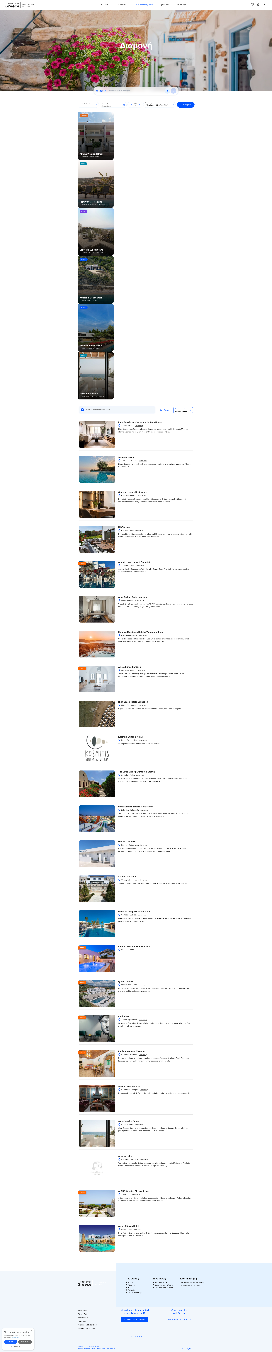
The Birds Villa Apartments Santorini (136, 772)
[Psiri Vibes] (155, 1024)
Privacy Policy (83, 1314)
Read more (15, 1337)
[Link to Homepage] (12, 8)
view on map (139, 425)
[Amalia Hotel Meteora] (97, 1098)
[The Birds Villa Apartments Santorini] (97, 783)
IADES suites (124, 527)
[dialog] (18, 1339)
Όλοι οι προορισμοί (135, 1293)
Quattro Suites (125, 981)
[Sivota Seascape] (97, 469)
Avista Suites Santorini (129, 667)
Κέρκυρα (131, 1285)
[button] (18, 1346)
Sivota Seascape (126, 457)
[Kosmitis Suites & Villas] (97, 749)
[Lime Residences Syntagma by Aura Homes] (97, 434)
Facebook (126, 1341)
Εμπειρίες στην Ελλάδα (164, 1285)
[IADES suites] (97, 539)
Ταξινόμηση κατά (180, 409)
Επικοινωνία (82, 1321)
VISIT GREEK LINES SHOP (179, 1320)
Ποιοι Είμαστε (83, 1318)
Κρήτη (130, 1282)
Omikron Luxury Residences (132, 492)
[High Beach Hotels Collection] (97, 714)
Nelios (191, 1349)
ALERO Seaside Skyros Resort (133, 1191)
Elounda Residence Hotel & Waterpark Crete (140, 632)
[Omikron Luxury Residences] (97, 504)
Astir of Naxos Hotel (128, 1226)
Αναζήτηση (187, 105)
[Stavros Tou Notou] (97, 888)
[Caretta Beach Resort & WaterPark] (97, 818)
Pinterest (142, 1341)
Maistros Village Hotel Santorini (134, 911)
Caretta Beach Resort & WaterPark (135, 807)
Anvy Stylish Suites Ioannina (132, 597)
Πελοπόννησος (133, 1290)
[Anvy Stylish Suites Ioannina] (97, 609)
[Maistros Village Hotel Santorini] (97, 923)
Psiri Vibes (123, 1016)
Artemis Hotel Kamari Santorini (134, 562)
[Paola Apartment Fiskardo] (155, 1059)
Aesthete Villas (125, 1156)
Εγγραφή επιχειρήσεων (86, 1328)
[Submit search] (173, 91)
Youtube (138, 1341)
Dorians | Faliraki (127, 841)
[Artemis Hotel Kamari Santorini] (155, 570)
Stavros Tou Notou (127, 876)
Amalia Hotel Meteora (129, 1086)
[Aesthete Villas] (97, 1168)
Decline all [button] (25, 1342)
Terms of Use (82, 1310)
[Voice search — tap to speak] (167, 91)
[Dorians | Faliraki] (97, 853)
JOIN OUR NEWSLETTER (134, 1320)
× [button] (31, 1330)
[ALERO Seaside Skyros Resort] (155, 1199)
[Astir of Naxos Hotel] (97, 1238)
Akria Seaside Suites (128, 1121)
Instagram (130, 1341)
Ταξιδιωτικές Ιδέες (161, 1282)
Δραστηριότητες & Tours (164, 1287)
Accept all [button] (11, 1342)
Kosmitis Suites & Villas (130, 737)
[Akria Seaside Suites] (97, 1133)
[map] (252, 4)
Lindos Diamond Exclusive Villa (134, 946)
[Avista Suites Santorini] (155, 675)
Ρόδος (130, 1287)
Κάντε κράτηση (188, 1278)
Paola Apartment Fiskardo (131, 1051)
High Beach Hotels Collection (133, 702)
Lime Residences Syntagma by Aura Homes (140, 422)
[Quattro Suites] (155, 989)
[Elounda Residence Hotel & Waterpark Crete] (97, 644)
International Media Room (87, 1325)
